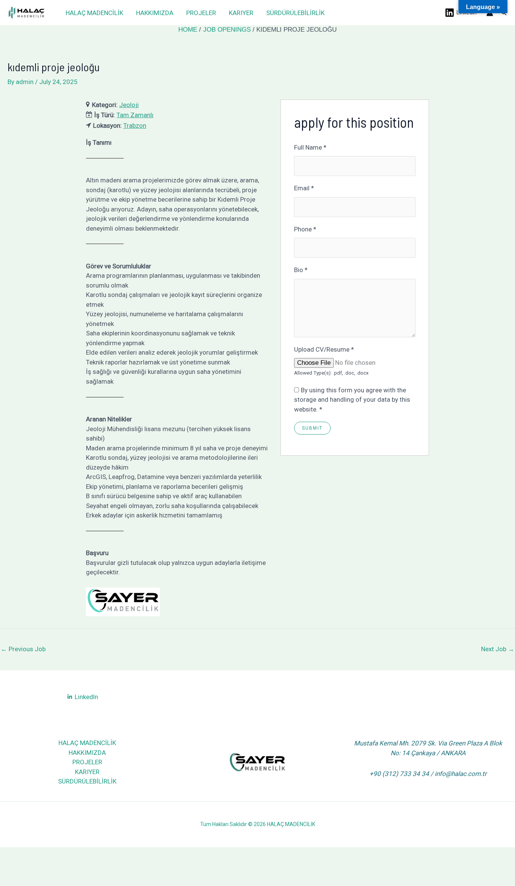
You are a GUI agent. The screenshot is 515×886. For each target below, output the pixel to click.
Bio (301, 270)
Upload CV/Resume (324, 349)
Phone (305, 229)
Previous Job (23, 649)
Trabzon (134, 125)
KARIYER (241, 13)
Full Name (310, 147)
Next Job (497, 649)
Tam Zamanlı (134, 115)
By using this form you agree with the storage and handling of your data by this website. (352, 399)
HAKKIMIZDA (154, 13)
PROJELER (201, 13)
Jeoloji (129, 105)
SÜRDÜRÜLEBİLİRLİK (295, 13)
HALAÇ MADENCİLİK (94, 13)
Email (304, 188)
